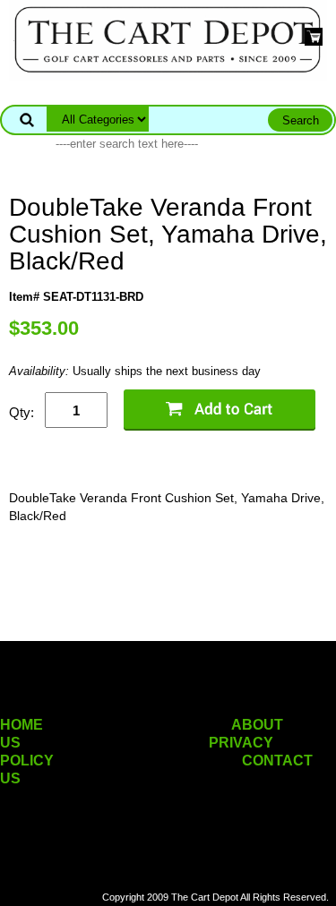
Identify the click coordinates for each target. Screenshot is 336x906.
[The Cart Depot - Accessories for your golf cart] (167, 39)
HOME (21, 724)
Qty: (21, 412)
